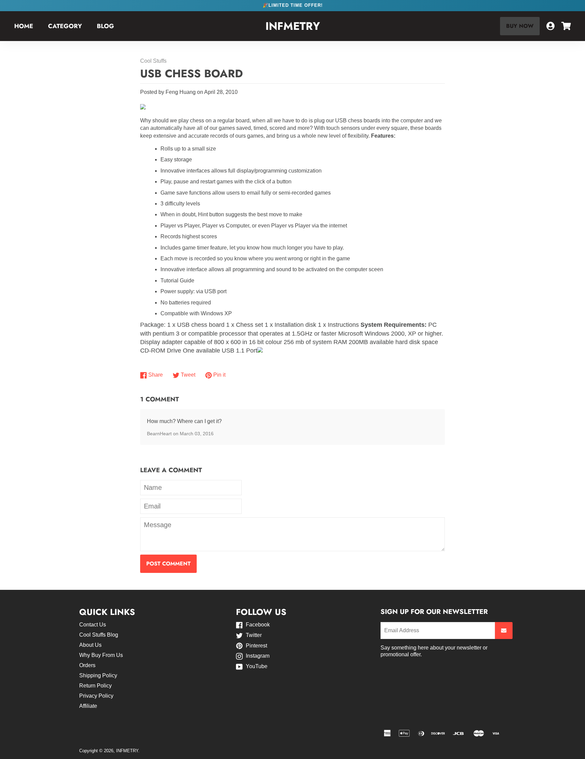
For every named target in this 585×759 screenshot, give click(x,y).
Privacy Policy (96, 696)
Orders (87, 665)
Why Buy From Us (101, 655)
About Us (90, 645)
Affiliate (88, 706)
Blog (105, 26)
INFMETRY (292, 26)
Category (65, 26)
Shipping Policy (98, 675)
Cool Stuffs (153, 61)
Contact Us (92, 624)
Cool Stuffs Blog (98, 635)
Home (23, 26)
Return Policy (95, 685)
